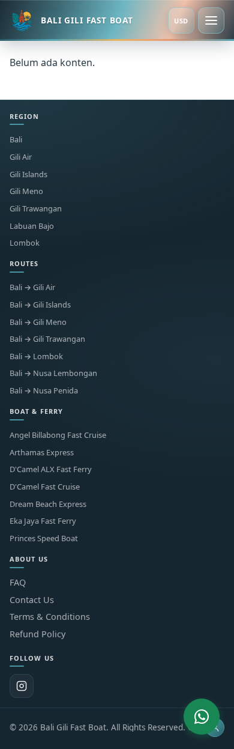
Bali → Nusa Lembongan (53, 373)
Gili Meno (26, 191)
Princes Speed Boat (44, 538)
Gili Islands (28, 174)
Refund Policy (37, 634)
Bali (16, 140)
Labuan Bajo (32, 226)
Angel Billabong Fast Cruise (58, 435)
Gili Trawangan (36, 209)
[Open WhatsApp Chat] (202, 717)
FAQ (18, 582)
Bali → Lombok (36, 356)
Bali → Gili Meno (38, 322)
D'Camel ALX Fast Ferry (51, 469)
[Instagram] (22, 686)
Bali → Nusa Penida (44, 391)
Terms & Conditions (50, 616)
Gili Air (21, 157)
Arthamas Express (42, 452)
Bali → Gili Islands (40, 305)
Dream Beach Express (48, 504)
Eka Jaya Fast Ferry (43, 521)
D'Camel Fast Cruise (45, 487)
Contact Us (32, 599)
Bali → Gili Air (32, 287)
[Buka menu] (211, 20)
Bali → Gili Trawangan (47, 339)
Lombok (25, 243)
